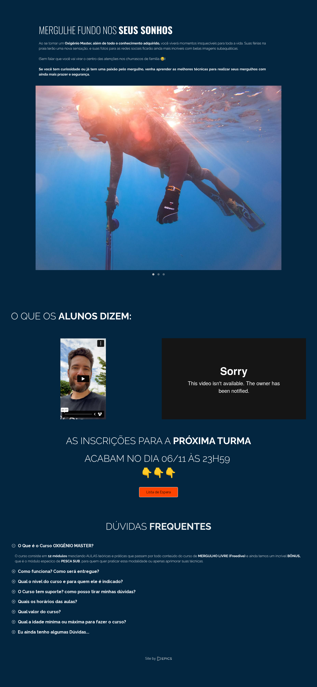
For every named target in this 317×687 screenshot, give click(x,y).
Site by (151, 658)
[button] (153, 274)
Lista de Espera (158, 492)
